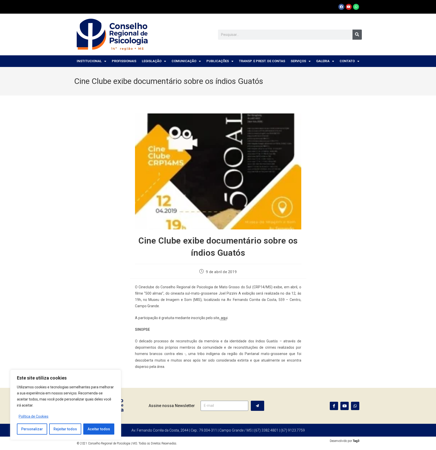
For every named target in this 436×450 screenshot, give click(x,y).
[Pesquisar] (357, 35)
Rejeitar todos (65, 429)
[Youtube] (349, 7)
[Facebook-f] (334, 406)
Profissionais (124, 61)
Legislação (151, 61)
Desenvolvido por (344, 441)
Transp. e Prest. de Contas (262, 61)
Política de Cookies (33, 416)
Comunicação (184, 61)
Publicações (217, 61)
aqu (223, 318)
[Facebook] (341, 7)
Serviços (298, 61)
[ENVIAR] (257, 406)
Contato (347, 61)
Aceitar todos (99, 429)
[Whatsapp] (356, 7)
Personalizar (32, 429)
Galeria (323, 61)
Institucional (89, 61)
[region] (65, 405)
